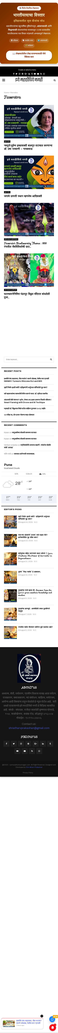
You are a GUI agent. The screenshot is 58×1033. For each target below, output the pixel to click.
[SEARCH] (51, 359)
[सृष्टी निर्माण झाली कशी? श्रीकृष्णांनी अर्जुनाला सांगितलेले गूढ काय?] (10, 522)
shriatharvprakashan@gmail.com (29, 727)
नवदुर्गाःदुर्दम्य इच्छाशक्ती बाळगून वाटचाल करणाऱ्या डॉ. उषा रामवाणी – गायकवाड (28, 147)
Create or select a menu (27, 70)
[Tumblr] (50, 744)
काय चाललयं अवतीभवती (10, 290)
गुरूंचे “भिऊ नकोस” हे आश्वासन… (29, 571)
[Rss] (32, 751)
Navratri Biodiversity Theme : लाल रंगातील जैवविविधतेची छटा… (25, 245)
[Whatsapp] (39, 751)
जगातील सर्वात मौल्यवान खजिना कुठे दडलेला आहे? (35, 626)
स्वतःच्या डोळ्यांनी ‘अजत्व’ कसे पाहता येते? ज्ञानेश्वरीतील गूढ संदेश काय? (33, 536)
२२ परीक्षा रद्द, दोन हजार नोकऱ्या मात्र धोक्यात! (19, 415)
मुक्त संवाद (7, 141)
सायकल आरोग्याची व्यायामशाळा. (24, 454)
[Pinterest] (28, 744)
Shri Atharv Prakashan (34, 767)
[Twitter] (14, 744)
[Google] (36, 744)
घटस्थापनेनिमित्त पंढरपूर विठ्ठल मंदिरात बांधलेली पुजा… (27, 295)
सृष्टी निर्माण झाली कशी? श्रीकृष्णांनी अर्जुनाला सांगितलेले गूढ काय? (25, 387)
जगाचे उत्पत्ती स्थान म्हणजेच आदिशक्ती (23, 196)
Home (6, 93)
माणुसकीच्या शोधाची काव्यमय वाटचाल (24, 433)
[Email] (25, 751)
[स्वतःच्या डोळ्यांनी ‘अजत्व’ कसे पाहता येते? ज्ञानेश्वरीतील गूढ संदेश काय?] (10, 540)
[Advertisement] (29, 325)
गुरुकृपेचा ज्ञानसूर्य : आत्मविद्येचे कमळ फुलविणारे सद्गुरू (34, 609)
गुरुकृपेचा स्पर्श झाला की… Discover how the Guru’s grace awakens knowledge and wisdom (35, 592)
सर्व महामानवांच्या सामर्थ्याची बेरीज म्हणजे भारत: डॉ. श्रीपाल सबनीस (26, 394)
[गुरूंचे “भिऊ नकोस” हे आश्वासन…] (10, 577)
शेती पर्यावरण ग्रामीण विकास (11, 239)
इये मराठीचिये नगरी (29, 80)
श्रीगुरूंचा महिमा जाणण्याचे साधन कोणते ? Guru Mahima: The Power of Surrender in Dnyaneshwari (35, 556)
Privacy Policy (28, 773)
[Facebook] (6, 744)
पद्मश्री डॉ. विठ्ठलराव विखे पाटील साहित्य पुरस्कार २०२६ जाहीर (24, 409)
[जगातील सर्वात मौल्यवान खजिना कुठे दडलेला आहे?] (10, 632)
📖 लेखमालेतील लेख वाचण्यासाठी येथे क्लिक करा (29, 55)
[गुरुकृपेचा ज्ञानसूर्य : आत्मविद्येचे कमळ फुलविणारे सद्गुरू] (10, 614)
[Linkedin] (43, 744)
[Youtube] (17, 751)
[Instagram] (21, 744)
